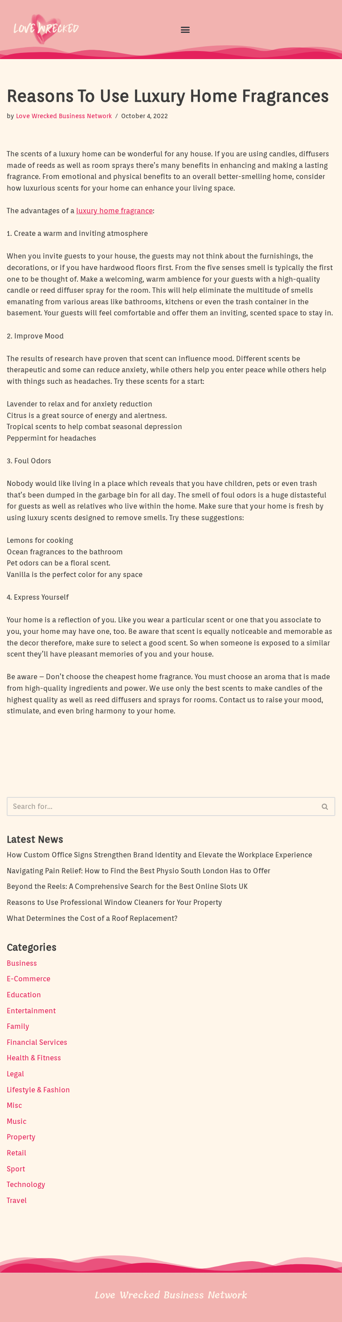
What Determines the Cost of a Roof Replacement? (92, 918)
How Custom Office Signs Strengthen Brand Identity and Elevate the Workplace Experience (159, 855)
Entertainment (31, 1011)
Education (24, 995)
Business (22, 963)
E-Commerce (28, 979)
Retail (16, 1153)
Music (16, 1121)
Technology (26, 1184)
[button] (185, 29)
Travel (17, 1200)
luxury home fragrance (114, 211)
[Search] (325, 806)
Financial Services (37, 1042)
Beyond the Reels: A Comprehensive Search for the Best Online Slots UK (127, 886)
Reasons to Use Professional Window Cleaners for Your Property (114, 902)
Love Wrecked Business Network (64, 115)
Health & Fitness (34, 1058)
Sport (16, 1169)
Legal (15, 1074)
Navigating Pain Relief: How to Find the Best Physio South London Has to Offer (138, 871)
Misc (14, 1105)
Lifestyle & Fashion (38, 1090)
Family (18, 1026)
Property (21, 1137)
